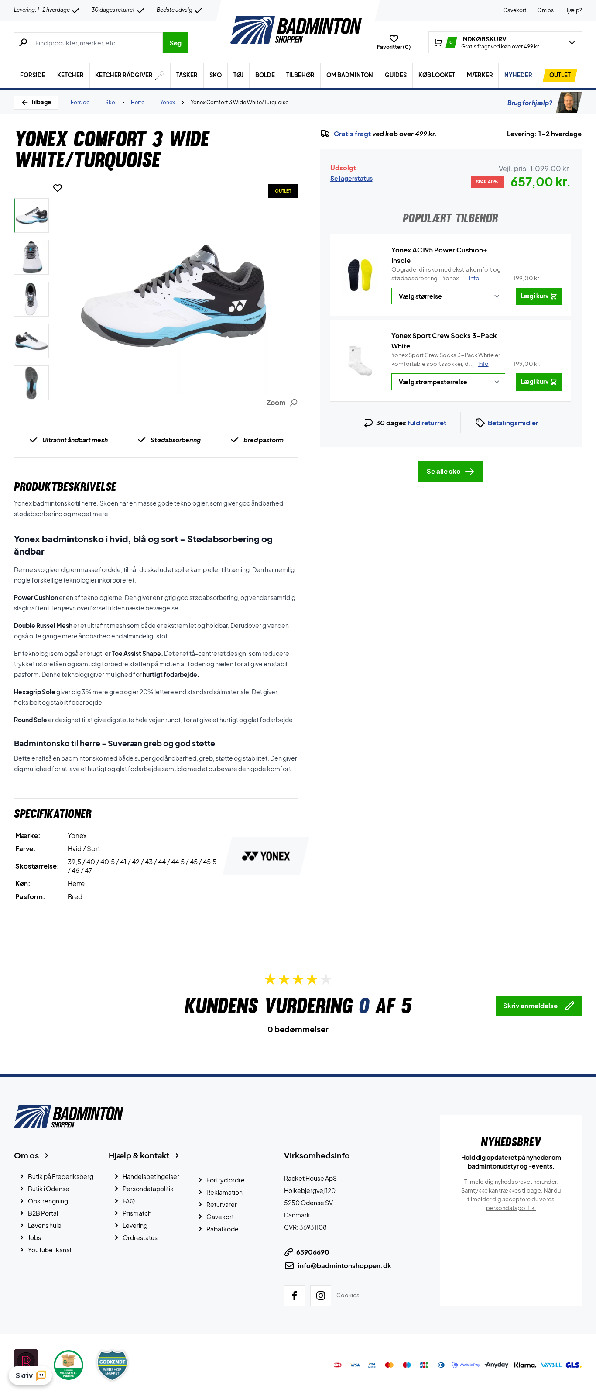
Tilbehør (300, 75)
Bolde (265, 75)
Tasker (187, 75)
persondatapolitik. (511, 1207)
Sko (215, 75)
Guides (396, 75)
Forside (32, 75)
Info (474, 278)
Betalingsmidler (513, 422)
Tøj (238, 75)
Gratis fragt (352, 133)
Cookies (348, 1295)
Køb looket (436, 75)
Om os (545, 10)
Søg (176, 43)
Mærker (480, 75)
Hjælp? (573, 10)
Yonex (167, 102)
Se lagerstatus (351, 178)
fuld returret (427, 422)
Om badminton (349, 75)
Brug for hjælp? (529, 103)
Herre (137, 102)
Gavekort (515, 10)
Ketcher (70, 75)
